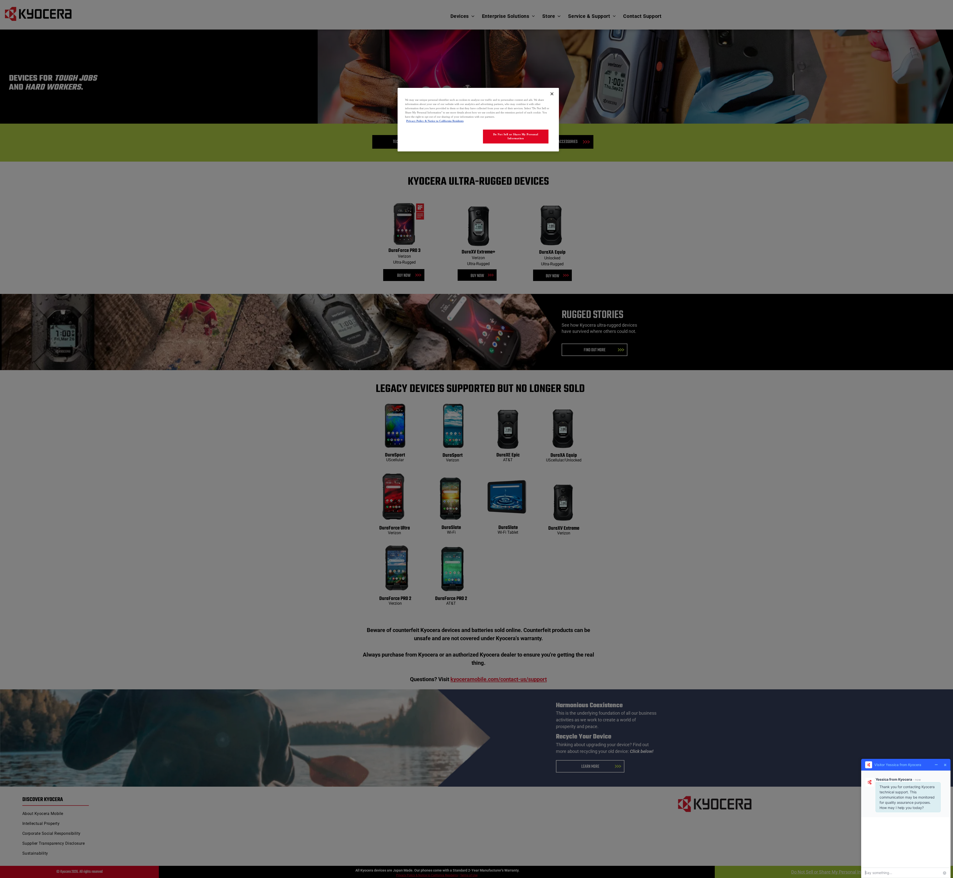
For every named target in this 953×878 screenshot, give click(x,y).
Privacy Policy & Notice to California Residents (435, 120)
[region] (478, 119)
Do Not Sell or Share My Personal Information (515, 136)
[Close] (551, 93)
